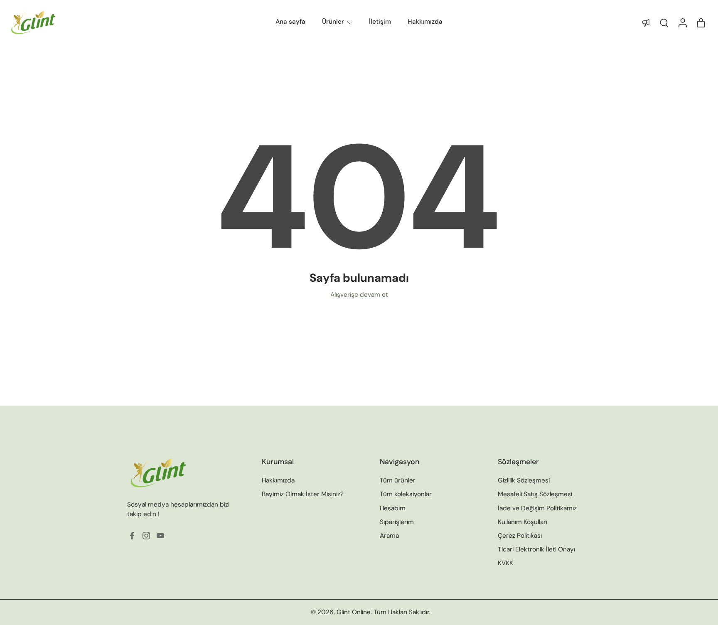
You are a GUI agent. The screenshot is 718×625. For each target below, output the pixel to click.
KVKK (505, 563)
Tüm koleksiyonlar (406, 494)
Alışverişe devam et (359, 294)
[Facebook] (132, 536)
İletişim (380, 21)
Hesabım (393, 508)
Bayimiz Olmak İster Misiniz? (303, 494)
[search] (664, 22)
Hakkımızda (425, 21)
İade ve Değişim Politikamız (537, 508)
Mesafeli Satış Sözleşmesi (535, 494)
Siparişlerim (397, 522)
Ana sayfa (290, 21)
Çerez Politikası (520, 535)
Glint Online (354, 612)
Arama (389, 535)
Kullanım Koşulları (522, 522)
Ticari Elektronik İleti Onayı (536, 549)
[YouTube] (160, 536)
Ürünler (333, 21)
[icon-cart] (700, 22)
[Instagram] (146, 536)
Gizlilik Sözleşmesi (524, 480)
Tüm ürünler (398, 480)
